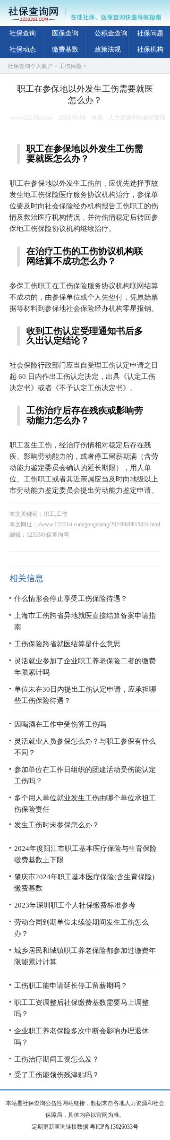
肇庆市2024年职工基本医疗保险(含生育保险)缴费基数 (84, 882)
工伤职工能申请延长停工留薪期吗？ (71, 985)
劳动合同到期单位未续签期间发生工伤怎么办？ (81, 927)
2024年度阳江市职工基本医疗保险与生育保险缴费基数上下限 (85, 854)
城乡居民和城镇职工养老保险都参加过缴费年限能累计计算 (85, 956)
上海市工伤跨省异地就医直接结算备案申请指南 (85, 621)
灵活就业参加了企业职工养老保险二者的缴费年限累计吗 (85, 666)
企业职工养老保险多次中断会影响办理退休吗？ (81, 1036)
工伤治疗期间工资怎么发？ (56, 1059)
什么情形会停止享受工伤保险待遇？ (71, 598)
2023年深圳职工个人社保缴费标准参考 (75, 905)
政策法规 (107, 49)
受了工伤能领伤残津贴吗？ (56, 1075)
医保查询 (65, 33)
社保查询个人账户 (30, 66)
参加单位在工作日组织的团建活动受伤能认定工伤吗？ (85, 775)
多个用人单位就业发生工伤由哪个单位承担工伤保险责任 (85, 803)
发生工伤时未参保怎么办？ (56, 825)
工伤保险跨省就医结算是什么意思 (67, 644)
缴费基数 (65, 49)
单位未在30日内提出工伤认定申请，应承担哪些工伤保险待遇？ (85, 695)
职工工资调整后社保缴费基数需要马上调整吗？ (81, 1008)
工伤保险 (70, 66)
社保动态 (22, 49)
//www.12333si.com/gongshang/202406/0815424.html (99, 524)
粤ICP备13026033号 (114, 1126)
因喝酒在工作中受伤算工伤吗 (60, 724)
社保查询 (22, 33)
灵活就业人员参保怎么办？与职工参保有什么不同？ (85, 746)
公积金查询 (111, 33)
